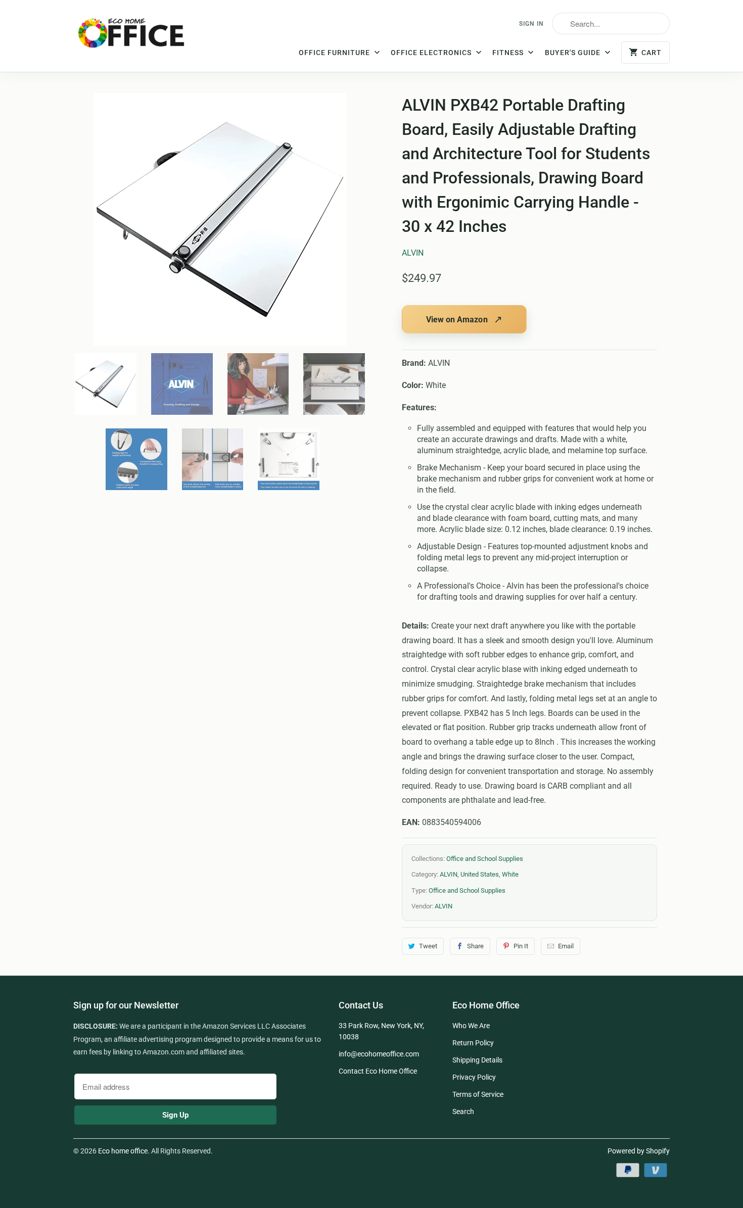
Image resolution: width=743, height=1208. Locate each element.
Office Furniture (335, 53)
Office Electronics (432, 53)
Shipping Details (477, 1060)
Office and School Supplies (484, 858)
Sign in (531, 23)
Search (463, 1111)
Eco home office (123, 1151)
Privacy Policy (474, 1077)
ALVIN (413, 253)
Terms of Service (477, 1094)
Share (475, 946)
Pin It (521, 946)
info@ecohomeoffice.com (379, 1054)
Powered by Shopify (639, 1151)
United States (479, 874)
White (510, 874)
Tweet (428, 946)
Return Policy (473, 1043)
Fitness (509, 53)
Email (566, 946)
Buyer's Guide (573, 53)
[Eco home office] (141, 37)
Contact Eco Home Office (378, 1071)
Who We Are (471, 1026)
